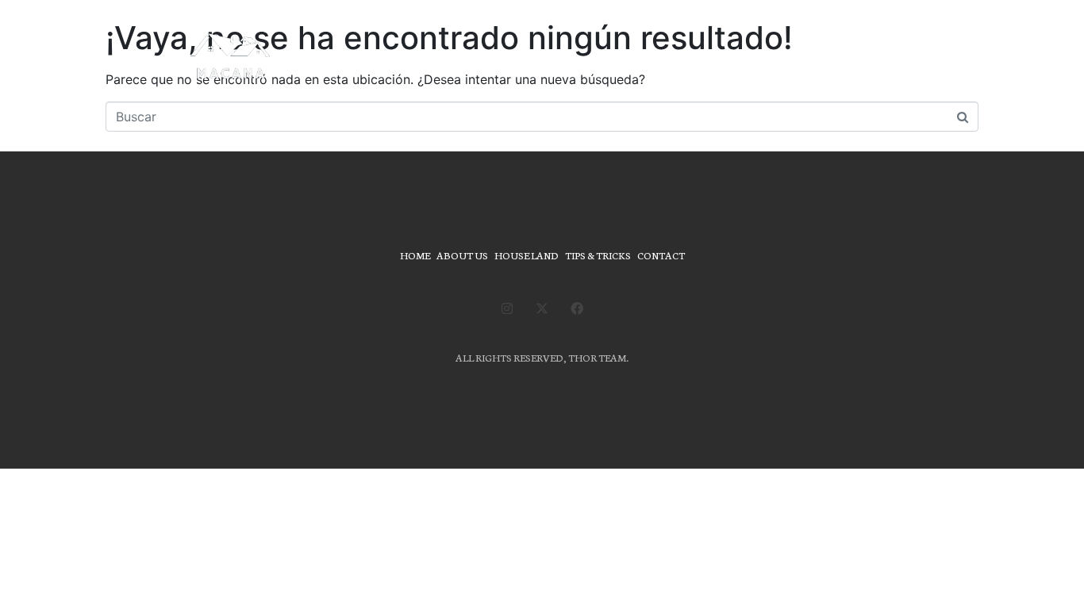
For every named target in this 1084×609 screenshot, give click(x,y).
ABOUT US (462, 255)
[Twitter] (542, 308)
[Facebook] (576, 308)
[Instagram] (507, 308)
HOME (415, 255)
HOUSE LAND (526, 255)
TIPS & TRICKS (598, 255)
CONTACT (661, 255)
